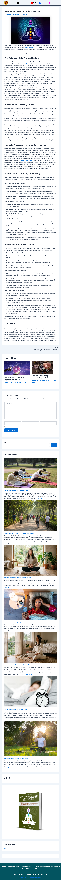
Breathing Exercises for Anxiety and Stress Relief (17, 577)
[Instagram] (49, 3)
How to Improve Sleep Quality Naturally (15, 622)
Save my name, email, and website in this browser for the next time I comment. (29, 427)
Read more (40, 498)
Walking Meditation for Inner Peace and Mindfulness (19, 533)
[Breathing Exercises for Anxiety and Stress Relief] (30, 560)
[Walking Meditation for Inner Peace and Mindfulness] (30, 515)
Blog (16, 382)
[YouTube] (32, 3)
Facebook (44, 3)
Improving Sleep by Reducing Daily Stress (15, 709)
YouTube (35, 3)
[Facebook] (40, 3)
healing (28, 64)
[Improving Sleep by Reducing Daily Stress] (30, 691)
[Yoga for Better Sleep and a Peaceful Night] (30, 473)
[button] (18, 3)
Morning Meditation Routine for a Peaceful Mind (17, 665)
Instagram (53, 3)
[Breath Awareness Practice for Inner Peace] (30, 738)
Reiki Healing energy (27, 161)
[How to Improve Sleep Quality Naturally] (30, 604)
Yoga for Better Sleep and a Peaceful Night (16, 490)
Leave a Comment (9, 382)
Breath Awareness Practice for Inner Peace (16, 758)
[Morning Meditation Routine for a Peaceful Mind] (30, 647)
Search (6, 442)
